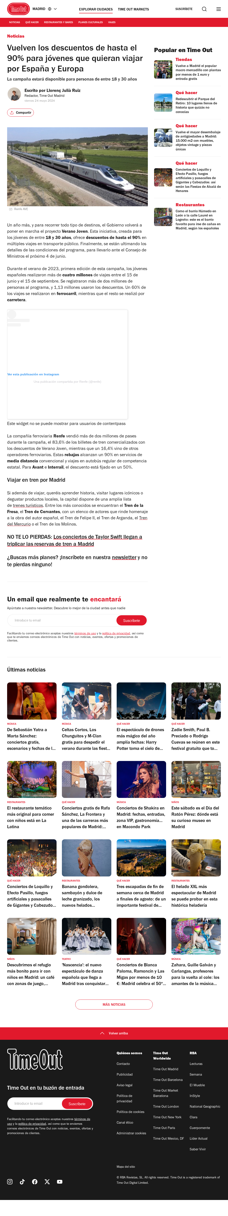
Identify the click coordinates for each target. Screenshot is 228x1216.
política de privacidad (116, 633)
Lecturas (196, 1064)
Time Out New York (167, 1117)
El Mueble (197, 1085)
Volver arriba (118, 1034)
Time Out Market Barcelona (165, 1093)
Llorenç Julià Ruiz (64, 91)
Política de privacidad (124, 1099)
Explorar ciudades (96, 10)
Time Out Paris (164, 1128)
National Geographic (205, 1107)
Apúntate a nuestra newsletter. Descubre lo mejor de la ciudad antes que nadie (66, 608)
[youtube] (59, 1181)
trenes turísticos (28, 506)
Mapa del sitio (126, 1167)
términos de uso (85, 633)
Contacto (123, 1064)
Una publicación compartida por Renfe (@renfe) (67, 381)
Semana (196, 1075)
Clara (193, 1117)
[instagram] (9, 1181)
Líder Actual (199, 1139)
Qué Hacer (32, 22)
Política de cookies (130, 1112)
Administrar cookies (131, 1133)
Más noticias (114, 1005)
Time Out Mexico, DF (168, 1139)
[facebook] (34, 1181)
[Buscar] (204, 9)
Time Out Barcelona (168, 1080)
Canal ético (125, 1123)
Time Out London (166, 1107)
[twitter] (47, 1181)
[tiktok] (22, 1181)
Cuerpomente (200, 1128)
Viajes (112, 22)
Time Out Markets (133, 10)
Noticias (14, 22)
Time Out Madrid (165, 1069)
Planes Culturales (90, 22)
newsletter (124, 558)
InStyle (195, 1096)
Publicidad (125, 1075)
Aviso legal (124, 1085)
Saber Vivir (198, 1149)
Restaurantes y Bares (58, 22)
